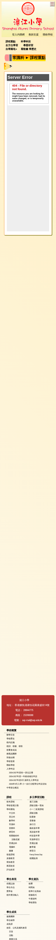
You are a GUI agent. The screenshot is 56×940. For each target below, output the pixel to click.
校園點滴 (34, 858)
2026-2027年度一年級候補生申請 (23, 776)
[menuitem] (12, 41)
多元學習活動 (37, 797)
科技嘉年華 (35, 835)
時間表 (32, 887)
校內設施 (11, 742)
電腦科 (12, 847)
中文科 (12, 813)
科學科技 (26, 41)
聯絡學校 (11, 765)
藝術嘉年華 (35, 828)
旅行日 (33, 824)
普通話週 (34, 843)
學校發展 (11, 761)
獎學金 (10, 891)
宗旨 (11, 931)
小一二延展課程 (37, 809)
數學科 (12, 820)
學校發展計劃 (13, 805)
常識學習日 (35, 839)
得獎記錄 (11, 883)
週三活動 (34, 802)
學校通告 (33, 902)
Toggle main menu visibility (52, 4)
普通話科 (13, 843)
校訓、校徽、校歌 (15, 746)
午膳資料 (33, 899)
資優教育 (11, 858)
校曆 (31, 883)
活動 (11, 935)
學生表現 (11, 879)
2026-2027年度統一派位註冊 (21, 772)
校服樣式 (33, 895)
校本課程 (11, 802)
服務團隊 (11, 916)
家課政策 (11, 866)
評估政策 (11, 869)
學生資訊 (34, 879)
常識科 (12, 824)
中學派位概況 (13, 788)
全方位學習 (12, 45)
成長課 (10, 924)
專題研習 (28, 45)
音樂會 (33, 820)
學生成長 (11, 911)
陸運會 (33, 817)
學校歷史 (11, 738)
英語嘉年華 (35, 832)
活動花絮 (16, 839)
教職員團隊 (12, 754)
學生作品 (11, 887)
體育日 (33, 851)
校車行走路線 (35, 891)
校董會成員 (12, 750)
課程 (9, 797)
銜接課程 (11, 854)
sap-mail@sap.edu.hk (32, 720)
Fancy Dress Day (36, 854)
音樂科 (12, 828)
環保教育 (11, 862)
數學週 (33, 847)
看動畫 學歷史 (28, 48)
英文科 (12, 817)
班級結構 (11, 757)
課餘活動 (34, 813)
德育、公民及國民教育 (17, 928)
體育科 (12, 832)
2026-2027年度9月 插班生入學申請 (24, 780)
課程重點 (11, 41)
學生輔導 (11, 920)
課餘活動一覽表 (37, 805)
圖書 (11, 851)
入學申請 (11, 769)
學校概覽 (11, 730)
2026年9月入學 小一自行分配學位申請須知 (28, 784)
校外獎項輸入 (13, 895)
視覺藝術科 (14, 835)
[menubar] (28, 45)
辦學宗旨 (11, 735)
